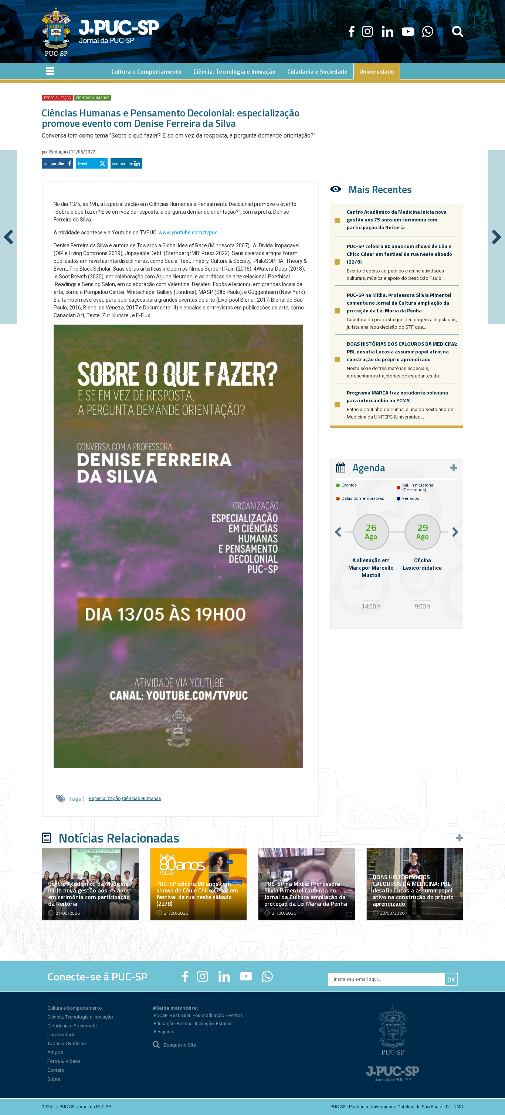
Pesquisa (163, 1031)
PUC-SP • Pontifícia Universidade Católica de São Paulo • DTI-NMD (397, 1106)
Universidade (61, 1034)
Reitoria (185, 1023)
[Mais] (453, 467)
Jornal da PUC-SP (119, 32)
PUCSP (160, 1015)
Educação (164, 1023)
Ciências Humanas (92, 98)
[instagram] (367, 31)
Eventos (234, 1015)
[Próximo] (496, 237)
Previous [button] (338, 532)
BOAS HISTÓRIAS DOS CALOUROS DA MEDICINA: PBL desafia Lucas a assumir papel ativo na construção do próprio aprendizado (402, 351)
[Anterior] (8, 237)
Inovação (204, 1023)
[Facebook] (352, 31)
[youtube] (408, 31)
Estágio (223, 1023)
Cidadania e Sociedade (72, 1025)
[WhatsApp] (427, 31)
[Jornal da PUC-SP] (100, 31)
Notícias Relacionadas (118, 838)
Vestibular (180, 1015)
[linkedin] (387, 31)
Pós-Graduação (208, 1015)
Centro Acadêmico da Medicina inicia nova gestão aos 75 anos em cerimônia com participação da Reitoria (397, 219)
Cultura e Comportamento (74, 1008)
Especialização (57, 98)
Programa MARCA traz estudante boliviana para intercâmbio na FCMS (397, 396)
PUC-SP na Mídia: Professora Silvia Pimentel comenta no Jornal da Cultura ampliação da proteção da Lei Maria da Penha (399, 302)
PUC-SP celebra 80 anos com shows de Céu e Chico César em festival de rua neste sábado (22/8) (399, 253)
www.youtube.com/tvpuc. (189, 232)
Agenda (369, 467)
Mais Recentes (380, 189)
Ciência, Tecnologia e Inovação (80, 1017)
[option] (371, 563)
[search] (457, 31)
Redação (59, 152)
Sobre (53, 1079)
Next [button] (455, 532)
